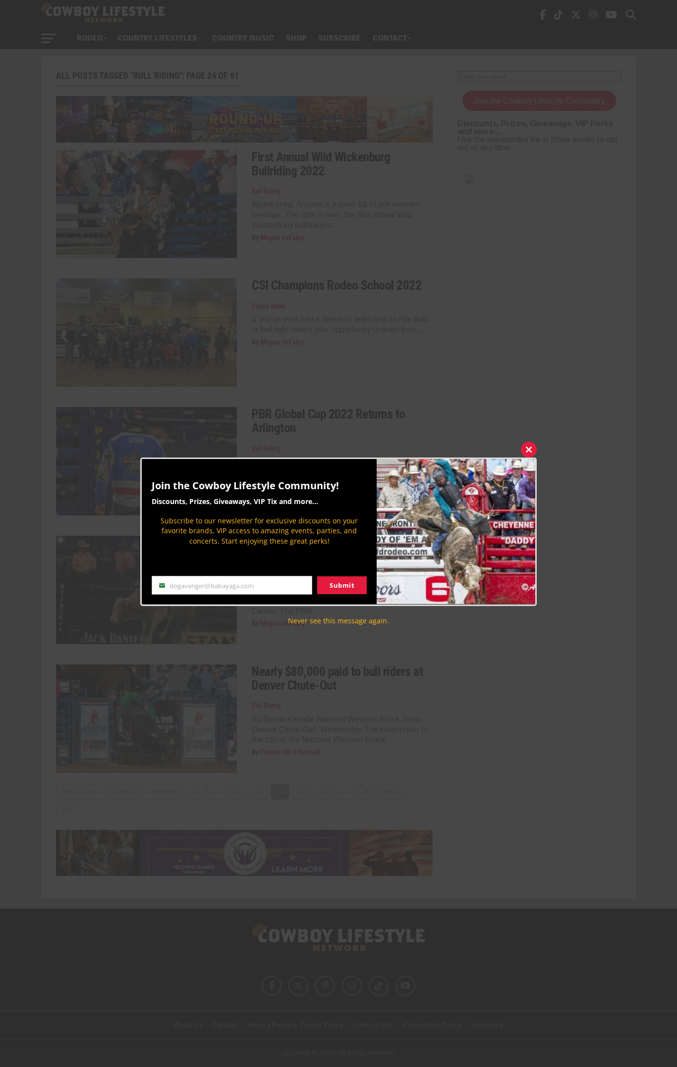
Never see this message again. (338, 620)
